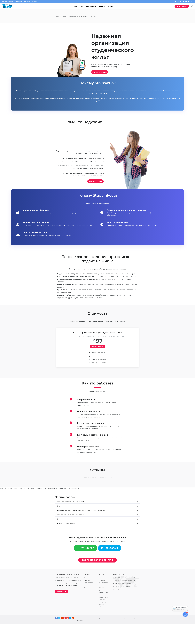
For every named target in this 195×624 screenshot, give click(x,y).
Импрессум (80, 620)
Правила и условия (105, 618)
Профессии (102, 599)
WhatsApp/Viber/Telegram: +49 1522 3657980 (12, 1)
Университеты (103, 577)
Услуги (111, 6)
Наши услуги (87, 580)
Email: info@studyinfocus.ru (30, 1)
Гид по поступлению (90, 585)
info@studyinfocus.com (122, 589)
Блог (85, 587)
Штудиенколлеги (103, 582)
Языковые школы (103, 594)
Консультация (181, 6)
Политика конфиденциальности (90, 618)
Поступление (90, 6)
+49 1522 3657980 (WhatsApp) (123, 583)
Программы (78, 6)
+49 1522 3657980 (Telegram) (123, 586)
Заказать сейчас (99, 72)
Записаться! (61, 591)
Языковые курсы (103, 597)
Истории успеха (88, 582)
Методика (102, 6)
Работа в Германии (104, 607)
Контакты (79, 618)
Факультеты (102, 580)
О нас (85, 577)
